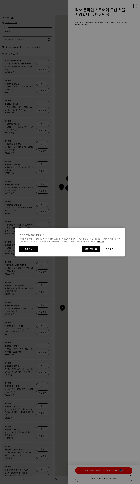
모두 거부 (28, 249)
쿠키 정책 (100, 241)
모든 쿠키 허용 (91, 249)
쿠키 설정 (109, 249)
